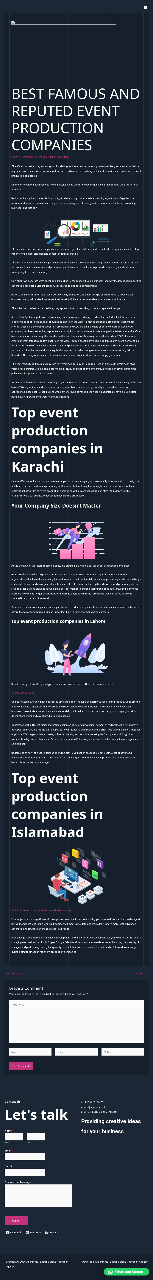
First (7, 1142)
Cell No (9, 1166)
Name (9, 1130)
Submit (16, 1220)
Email (9, 1150)
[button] (126, 1272)
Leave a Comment (21, 156)
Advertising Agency (45, 156)
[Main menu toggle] (145, 7)
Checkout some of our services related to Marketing (41, 910)
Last (29, 1142)
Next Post (141, 973)
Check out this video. (23, 692)
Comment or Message (18, 1182)
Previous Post (13, 973)
